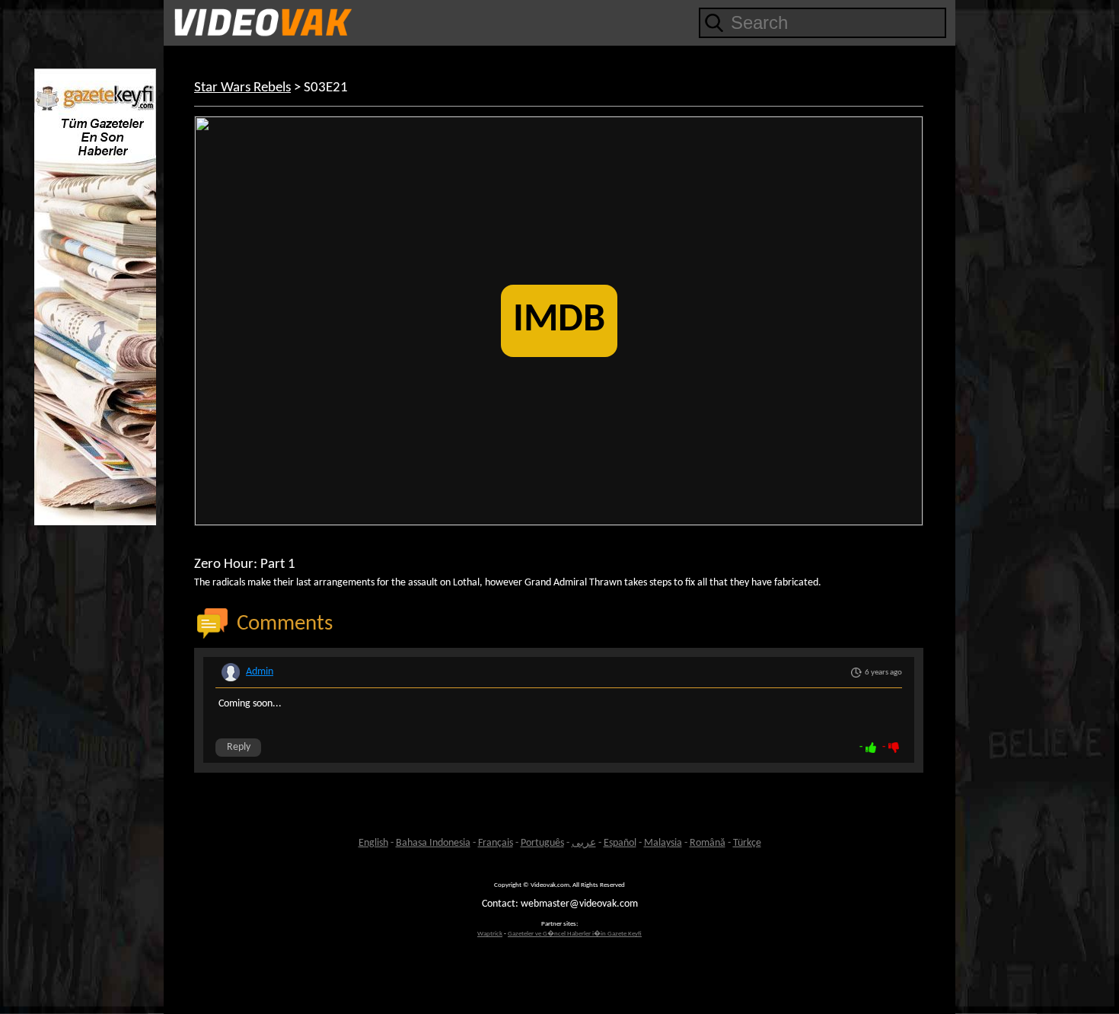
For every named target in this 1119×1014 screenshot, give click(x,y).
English (373, 843)
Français (495, 843)
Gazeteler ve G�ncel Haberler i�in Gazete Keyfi (575, 933)
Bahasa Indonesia (433, 843)
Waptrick (489, 933)
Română (707, 843)
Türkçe (747, 843)
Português (542, 843)
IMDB (559, 320)
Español (620, 843)
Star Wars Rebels (242, 88)
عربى (584, 843)
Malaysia (663, 843)
